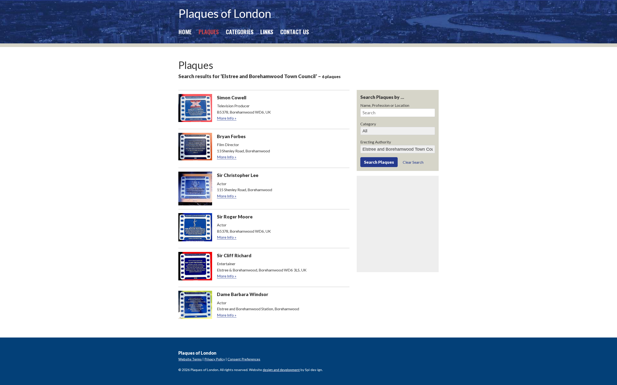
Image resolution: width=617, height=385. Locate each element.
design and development (281, 370)
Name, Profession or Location (384, 105)
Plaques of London (224, 13)
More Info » (226, 118)
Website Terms (190, 359)
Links (266, 31)
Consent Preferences (244, 359)
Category (368, 124)
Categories (240, 31)
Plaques (209, 31)
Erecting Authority (375, 142)
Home (185, 31)
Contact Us (294, 31)
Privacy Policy (214, 359)
